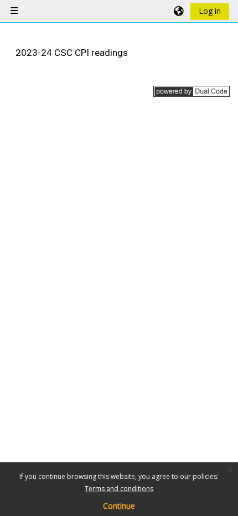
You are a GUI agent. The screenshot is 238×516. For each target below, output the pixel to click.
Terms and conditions (119, 488)
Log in (210, 11)
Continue (119, 505)
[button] (179, 11)
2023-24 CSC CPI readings (71, 52)
